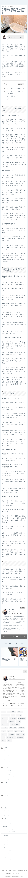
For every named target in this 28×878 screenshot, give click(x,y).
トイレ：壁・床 (7, 791)
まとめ (9, 99)
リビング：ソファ (7, 802)
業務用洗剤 (21, 727)
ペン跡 (18, 721)
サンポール (5, 718)
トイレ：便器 (6, 785)
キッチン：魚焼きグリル (9, 774)
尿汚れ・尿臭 (13, 727)
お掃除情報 (4, 826)
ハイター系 (11, 721)
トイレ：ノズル (7, 789)
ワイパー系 (5, 727)
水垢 (16, 731)
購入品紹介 (6, 844)
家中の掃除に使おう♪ (13, 96)
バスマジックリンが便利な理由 (15, 88)
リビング (6, 795)
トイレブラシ (22, 718)
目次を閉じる (20, 84)
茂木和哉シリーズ (11, 737)
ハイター (5, 721)
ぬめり (4, 711)
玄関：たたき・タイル (8, 823)
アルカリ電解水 (11, 711)
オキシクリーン (6, 715)
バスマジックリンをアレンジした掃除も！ (15, 92)
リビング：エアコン (8, 804)
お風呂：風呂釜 (7, 761)
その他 (3, 848)
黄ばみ (4, 740)
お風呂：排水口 (7, 755)
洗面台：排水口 (7, 815)
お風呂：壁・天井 (7, 750)
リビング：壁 (6, 800)
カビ (13, 715)
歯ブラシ (10, 731)
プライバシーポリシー (17, 873)
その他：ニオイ (7, 855)
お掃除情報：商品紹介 (8, 829)
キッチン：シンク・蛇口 (9, 776)
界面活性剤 (11, 734)
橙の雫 (4, 731)
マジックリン (6, 724)
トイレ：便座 (6, 787)
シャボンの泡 (13, 718)
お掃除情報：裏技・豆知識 (9, 831)
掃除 (5, 837)
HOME (2, 870)
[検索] (25, 671)
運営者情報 (8, 873)
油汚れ (21, 731)
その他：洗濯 (6, 853)
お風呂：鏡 (6, 757)
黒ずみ (9, 740)
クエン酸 (19, 715)
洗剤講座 (11, 6)
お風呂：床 (6, 764)
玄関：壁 (6, 821)
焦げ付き (5, 734)
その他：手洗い (7, 857)
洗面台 (5, 808)
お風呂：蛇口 (6, 752)
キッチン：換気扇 (7, 770)
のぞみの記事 (5, 835)
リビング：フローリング (9, 798)
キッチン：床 (6, 779)
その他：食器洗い (7, 850)
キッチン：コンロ (7, 772)
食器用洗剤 (20, 737)
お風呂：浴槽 (6, 759)
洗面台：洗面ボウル (8, 810)
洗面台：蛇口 (6, 813)
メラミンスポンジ (15, 724)
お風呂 (5, 747)
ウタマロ (20, 711)
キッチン (6, 767)
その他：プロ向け (7, 859)
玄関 (5, 818)
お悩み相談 (6, 840)
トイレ (5, 782)
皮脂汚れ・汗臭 (20, 734)
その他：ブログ (7, 862)
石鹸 (4, 737)
